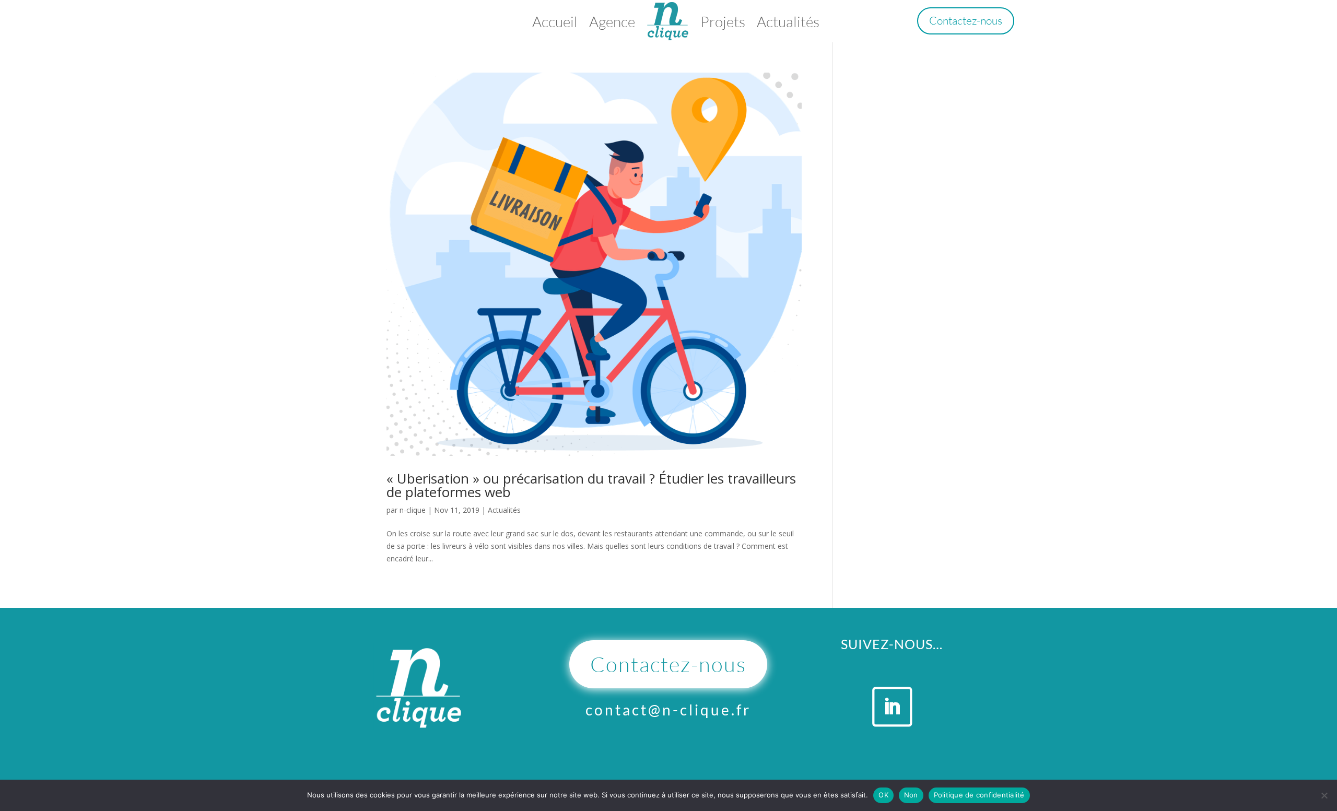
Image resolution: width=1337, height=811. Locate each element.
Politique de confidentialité (979, 795)
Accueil (555, 21)
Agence (612, 21)
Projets (722, 21)
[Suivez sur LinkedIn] (891, 706)
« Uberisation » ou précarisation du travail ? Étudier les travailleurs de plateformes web (591, 485)
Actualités (788, 21)
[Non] (1324, 795)
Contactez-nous (965, 20)
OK (883, 795)
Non (911, 795)
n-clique (413, 510)
